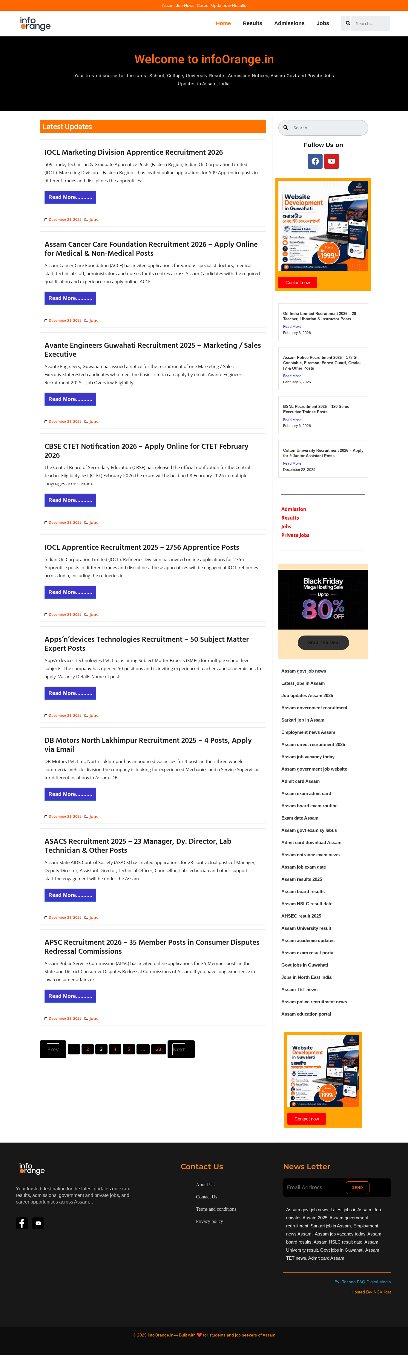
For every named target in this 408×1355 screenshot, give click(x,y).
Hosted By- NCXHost (371, 1292)
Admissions (289, 23)
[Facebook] (315, 161)
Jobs (323, 23)
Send (357, 1187)
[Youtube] (331, 161)
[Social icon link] (22, 1223)
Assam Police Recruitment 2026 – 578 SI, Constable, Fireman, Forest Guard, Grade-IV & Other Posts (322, 362)
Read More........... (70, 197)
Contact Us (206, 1196)
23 (158, 1049)
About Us (205, 1184)
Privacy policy (209, 1221)
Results (252, 23)
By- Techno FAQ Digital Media (363, 1281)
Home (223, 23)
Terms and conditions (216, 1209)
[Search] (348, 23)
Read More (292, 326)
